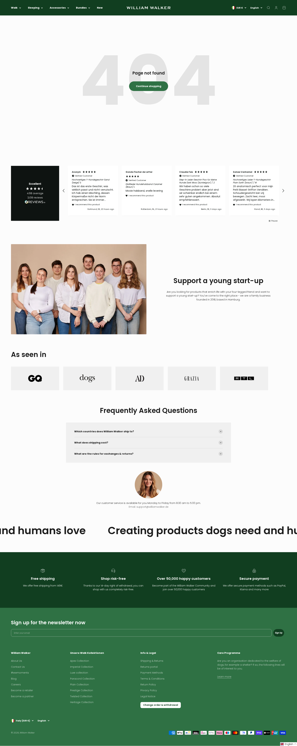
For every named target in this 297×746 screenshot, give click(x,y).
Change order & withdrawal (160, 705)
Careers (16, 684)
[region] (173, 190)
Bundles (81, 7)
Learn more (224, 676)
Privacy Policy (148, 690)
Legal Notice (147, 696)
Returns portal (149, 667)
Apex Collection (79, 661)
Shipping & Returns (151, 661)
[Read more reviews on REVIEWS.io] (35, 202)
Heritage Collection (82, 702)
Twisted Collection (81, 696)
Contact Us (18, 667)
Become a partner (22, 696)
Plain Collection (79, 684)
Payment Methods (151, 672)
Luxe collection (79, 672)
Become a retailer (22, 690)
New (100, 7)
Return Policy (148, 684)
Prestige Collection (81, 690)
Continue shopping (148, 86)
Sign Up (278, 632)
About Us (16, 661)
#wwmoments (20, 672)
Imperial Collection (81, 667)
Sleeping (33, 7)
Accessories (58, 7)
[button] (64, 191)
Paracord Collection (82, 678)
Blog (13, 678)
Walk (14, 7)
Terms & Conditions (152, 678)
